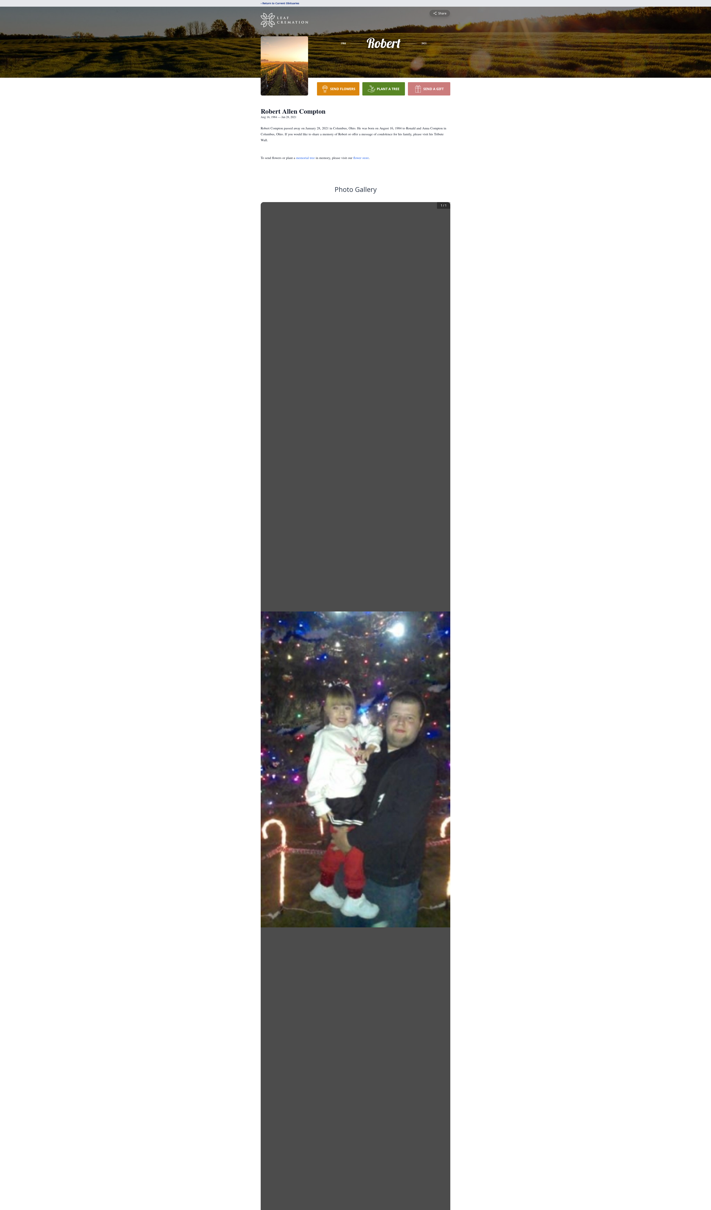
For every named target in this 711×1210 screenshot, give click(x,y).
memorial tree (305, 157)
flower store (361, 157)
